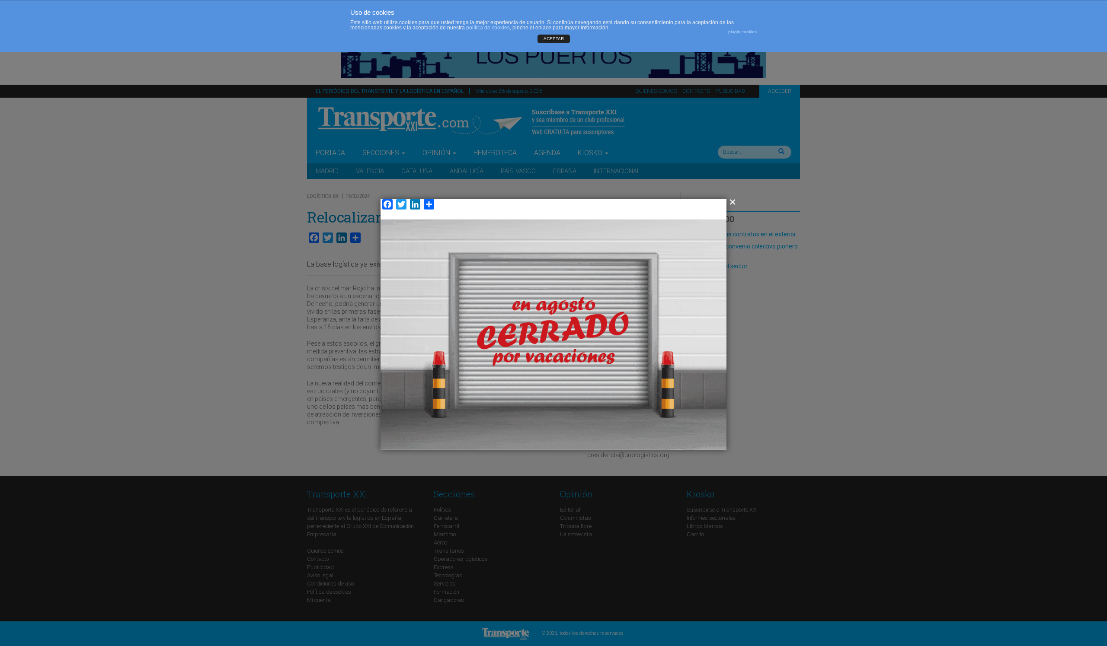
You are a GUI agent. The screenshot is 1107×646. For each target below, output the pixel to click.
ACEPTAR (554, 38)
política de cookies (488, 28)
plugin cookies (742, 31)
